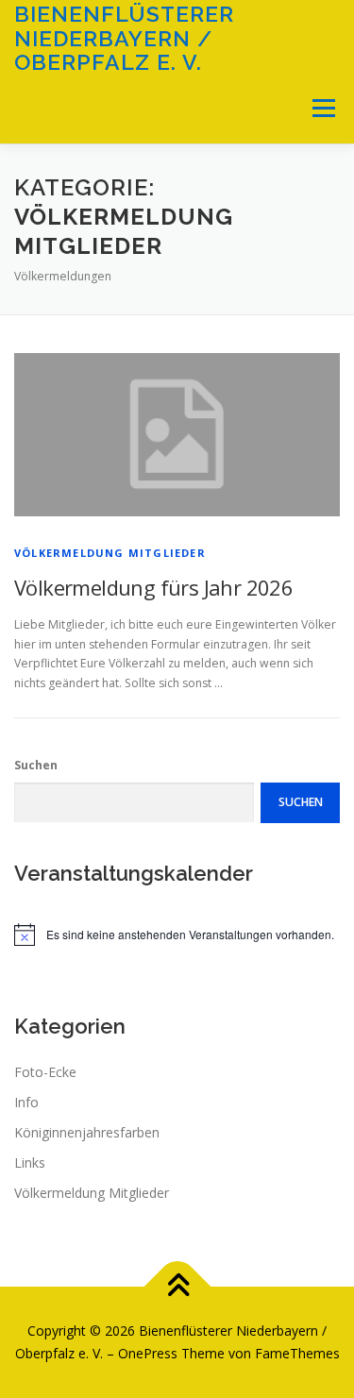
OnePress (147, 1353)
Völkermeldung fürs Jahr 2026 (153, 587)
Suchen (36, 765)
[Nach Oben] (177, 1287)
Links (29, 1162)
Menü (322, 108)
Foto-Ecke (45, 1072)
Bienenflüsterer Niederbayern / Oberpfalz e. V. (124, 38)
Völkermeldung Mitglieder (110, 553)
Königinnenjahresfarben (87, 1132)
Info (26, 1102)
